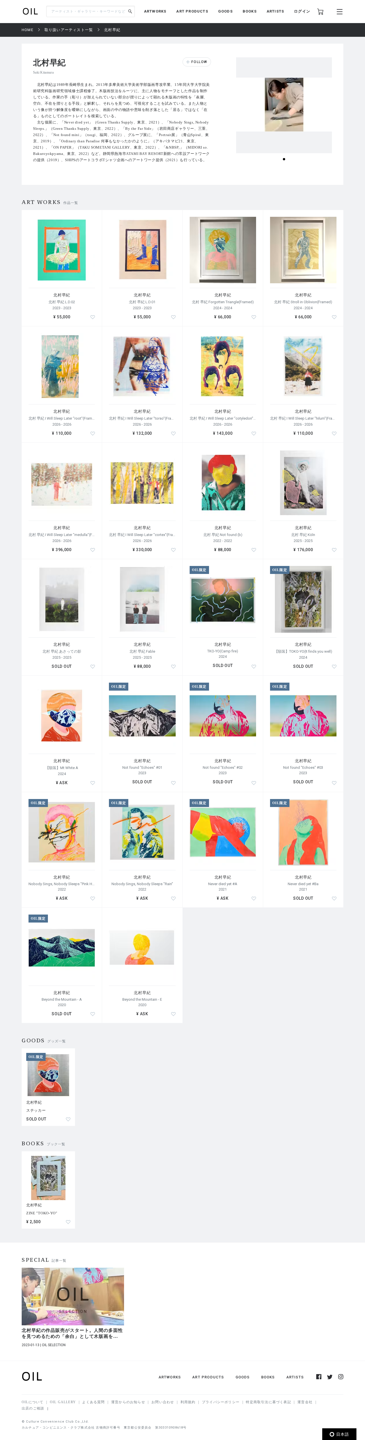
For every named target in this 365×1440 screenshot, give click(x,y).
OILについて (32, 1402)
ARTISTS (275, 11)
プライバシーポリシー (221, 1402)
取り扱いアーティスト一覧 (68, 30)
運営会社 (305, 1402)
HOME (27, 30)
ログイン (302, 11)
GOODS (225, 11)
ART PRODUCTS (192, 11)
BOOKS (250, 11)
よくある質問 (93, 1402)
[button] (284, 159)
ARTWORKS (155, 11)
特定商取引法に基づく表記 (268, 1402)
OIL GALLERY (63, 1402)
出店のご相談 (33, 1408)
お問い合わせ (162, 1402)
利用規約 (188, 1402)
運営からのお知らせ (128, 1402)
